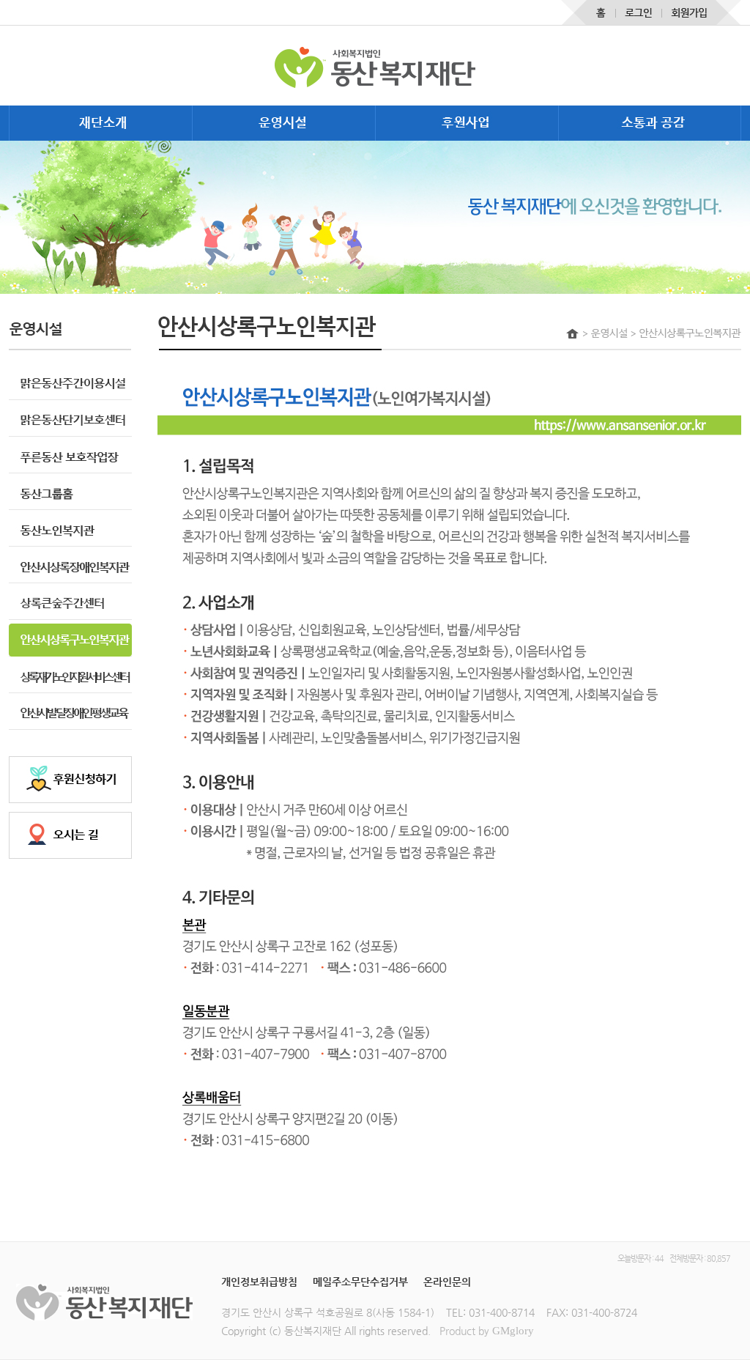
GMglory (513, 1331)
